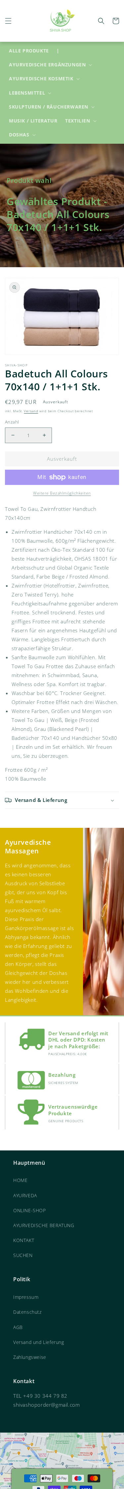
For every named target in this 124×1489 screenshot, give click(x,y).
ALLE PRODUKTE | (34, 50)
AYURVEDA (25, 1195)
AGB (18, 1327)
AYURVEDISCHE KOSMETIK (41, 79)
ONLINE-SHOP (29, 1210)
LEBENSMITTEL (27, 93)
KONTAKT (23, 1240)
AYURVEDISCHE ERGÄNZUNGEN (47, 65)
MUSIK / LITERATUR (33, 121)
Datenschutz (27, 1312)
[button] (8, 21)
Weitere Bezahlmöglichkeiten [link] (62, 493)
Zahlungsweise (29, 1357)
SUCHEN (23, 1255)
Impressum (25, 1297)
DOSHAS (19, 135)
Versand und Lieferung (38, 1342)
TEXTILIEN (77, 121)
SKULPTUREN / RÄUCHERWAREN (48, 107)
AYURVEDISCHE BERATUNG (43, 1225)
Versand (31, 411)
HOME (20, 1180)
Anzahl (12, 422)
